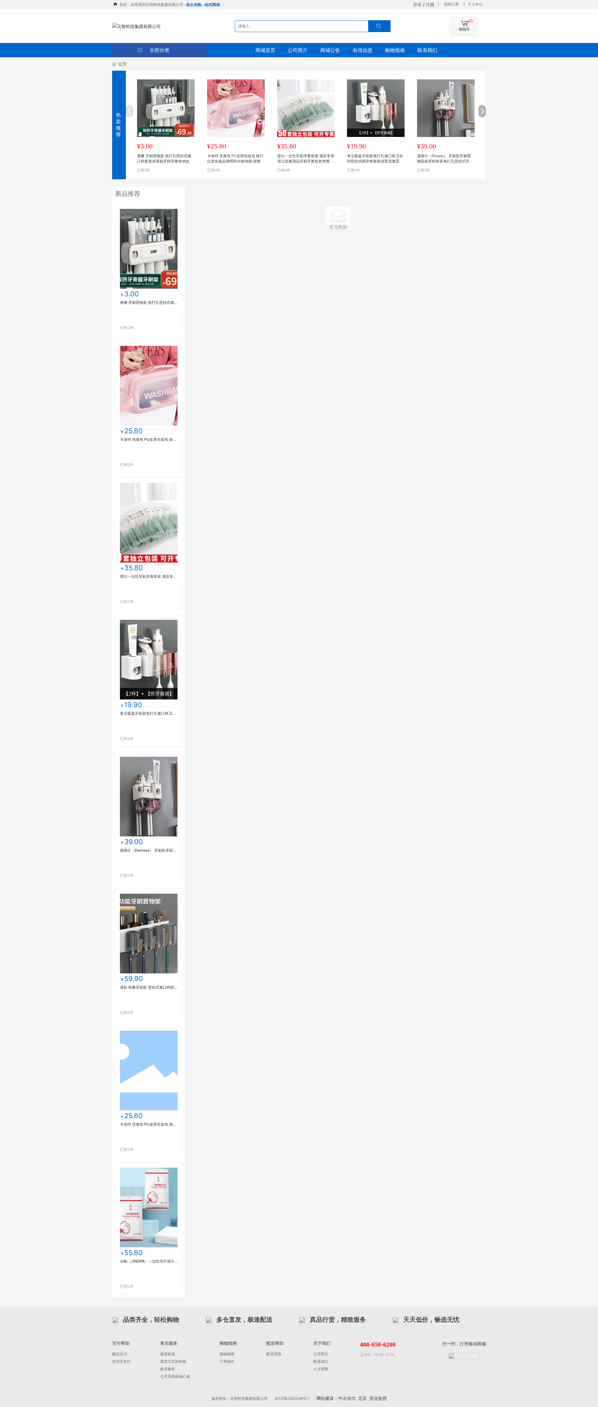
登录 (417, 4)
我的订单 (451, 4)
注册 (430, 4)
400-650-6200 (378, 1344)
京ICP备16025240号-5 (292, 1398)
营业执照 (378, 1398)
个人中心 (475, 4)
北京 (362, 1398)
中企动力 (347, 1398)
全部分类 (159, 50)
